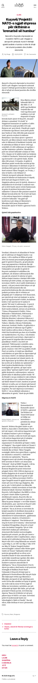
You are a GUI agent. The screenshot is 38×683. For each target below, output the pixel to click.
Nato (11, 614)
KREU (4, 655)
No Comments (31, 54)
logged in (15, 645)
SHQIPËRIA (6, 660)
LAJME (4, 658)
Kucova (6, 614)
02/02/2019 (18, 54)
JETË (4, 665)
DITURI (4, 668)
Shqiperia (17, 614)
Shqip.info (11, 676)
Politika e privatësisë (8, 679)
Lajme (19, 14)
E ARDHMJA (6, 663)
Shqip (8, 54)
